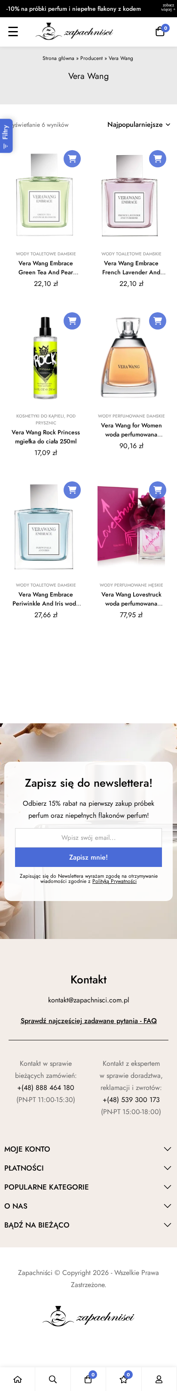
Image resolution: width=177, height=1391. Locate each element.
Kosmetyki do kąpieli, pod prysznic (46, 419)
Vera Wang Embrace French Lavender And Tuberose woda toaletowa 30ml (131, 277)
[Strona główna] (17, 1379)
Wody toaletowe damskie (46, 254)
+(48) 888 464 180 (45, 1088)
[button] (72, 158)
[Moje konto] (159, 1379)
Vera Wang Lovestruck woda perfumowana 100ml (131, 603)
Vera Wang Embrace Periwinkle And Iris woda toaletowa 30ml (45, 603)
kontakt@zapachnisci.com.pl (88, 1000)
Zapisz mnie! (88, 857)
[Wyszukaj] (52, 1379)
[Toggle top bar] (168, 8)
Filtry (5, 132)
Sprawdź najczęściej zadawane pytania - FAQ (89, 1021)
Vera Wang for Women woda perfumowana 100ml (131, 434)
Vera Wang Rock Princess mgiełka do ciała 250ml (46, 437)
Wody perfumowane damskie (131, 416)
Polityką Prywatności (114, 881)
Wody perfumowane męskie (131, 585)
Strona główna (58, 58)
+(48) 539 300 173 (131, 1100)
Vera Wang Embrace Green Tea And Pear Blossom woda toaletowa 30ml (46, 277)
